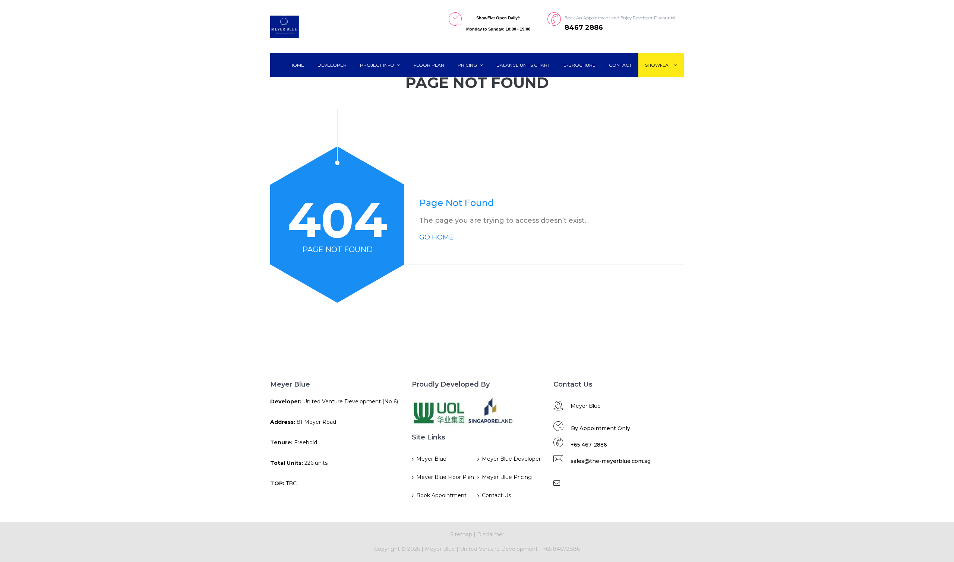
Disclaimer (490, 534)
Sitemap (461, 534)
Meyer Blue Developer (511, 458)
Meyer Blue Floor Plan (445, 477)
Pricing (468, 65)
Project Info (377, 65)
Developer (332, 65)
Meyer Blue (431, 458)
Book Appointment (441, 495)
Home (297, 65)
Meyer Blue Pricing (507, 477)
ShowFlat (658, 65)
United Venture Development (499, 549)
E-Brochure (579, 65)
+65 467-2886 (589, 444)
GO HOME (436, 237)
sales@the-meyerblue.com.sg (611, 461)
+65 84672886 (561, 549)
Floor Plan (429, 65)
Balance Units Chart (523, 65)
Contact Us (496, 495)
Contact (620, 65)
